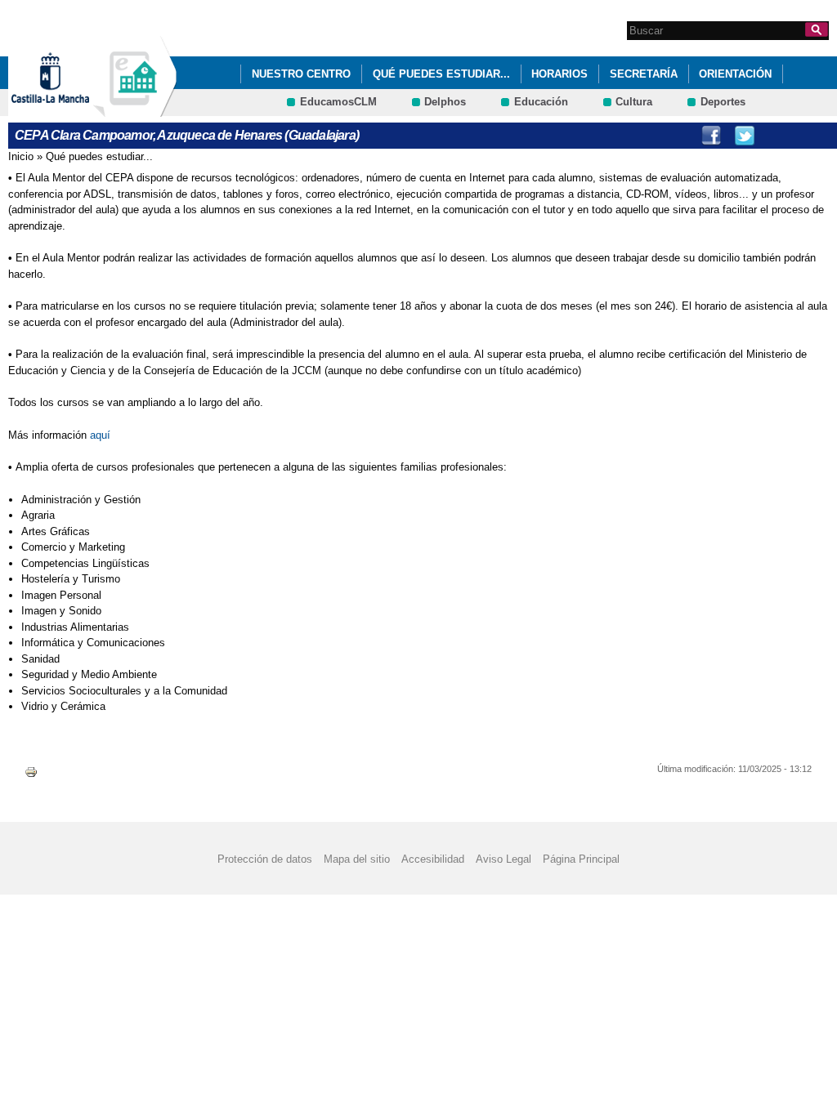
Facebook (711, 135)
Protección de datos (264, 859)
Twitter (744, 135)
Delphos (445, 102)
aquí (100, 435)
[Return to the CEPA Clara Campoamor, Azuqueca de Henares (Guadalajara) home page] (135, 109)
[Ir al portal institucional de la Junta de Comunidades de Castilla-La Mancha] (70, 109)
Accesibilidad (432, 859)
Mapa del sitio (357, 859)
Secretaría (644, 74)
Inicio (21, 156)
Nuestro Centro (301, 74)
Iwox (811, 135)
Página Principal (581, 859)
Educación (541, 102)
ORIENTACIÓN (735, 74)
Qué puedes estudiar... (441, 74)
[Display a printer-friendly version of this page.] (31, 771)
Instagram (778, 135)
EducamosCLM (338, 102)
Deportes (722, 102)
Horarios (559, 74)
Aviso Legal (503, 859)
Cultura (633, 102)
